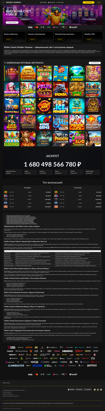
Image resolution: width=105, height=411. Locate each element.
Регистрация (88, 2)
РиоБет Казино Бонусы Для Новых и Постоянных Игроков (21, 219)
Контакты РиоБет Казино (11, 396)
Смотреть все (95, 62)
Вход (98, 2)
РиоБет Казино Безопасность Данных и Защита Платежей (20, 222)
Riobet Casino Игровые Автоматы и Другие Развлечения (20, 220)
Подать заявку (12, 22)
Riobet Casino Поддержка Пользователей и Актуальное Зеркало (22, 223)
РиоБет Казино (13, 2)
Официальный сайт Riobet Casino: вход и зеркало (18, 215)
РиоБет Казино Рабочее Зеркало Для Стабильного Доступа (21, 216)
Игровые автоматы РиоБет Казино (13, 390)
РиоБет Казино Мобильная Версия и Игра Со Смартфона (20, 221)
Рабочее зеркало (8, 394)
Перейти (8, 39)
